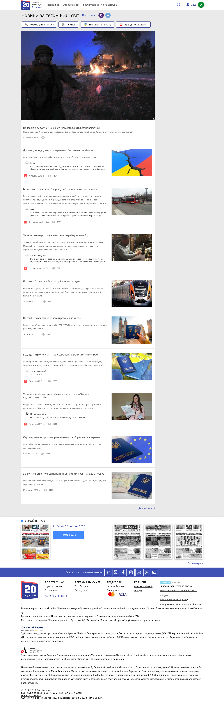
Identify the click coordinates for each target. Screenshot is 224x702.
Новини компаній (143, 586)
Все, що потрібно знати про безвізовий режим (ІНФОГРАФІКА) (60, 354)
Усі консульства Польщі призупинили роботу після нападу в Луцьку (63, 473)
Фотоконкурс (109, 4)
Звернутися (81, 590)
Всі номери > (195, 563)
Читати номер (68, 534)
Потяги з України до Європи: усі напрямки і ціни (51, 281)
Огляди (71, 24)
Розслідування (90, 4)
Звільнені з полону (100, 24)
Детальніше (51, 590)
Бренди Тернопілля (135, 24)
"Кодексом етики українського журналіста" (80, 608)
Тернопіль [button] (37, 7)
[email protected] (31, 695)
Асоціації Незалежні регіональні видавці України (67, 616)
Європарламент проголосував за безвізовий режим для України (61, 437)
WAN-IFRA (134, 616)
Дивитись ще (147, 508)
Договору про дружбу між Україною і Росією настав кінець (58, 150)
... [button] (120, 4)
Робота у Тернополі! (42, 24)
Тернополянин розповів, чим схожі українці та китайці (55, 235)
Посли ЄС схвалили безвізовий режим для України (53, 318)
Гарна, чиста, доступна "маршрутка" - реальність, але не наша (60, 189)
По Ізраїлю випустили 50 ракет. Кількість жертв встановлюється (61, 128)
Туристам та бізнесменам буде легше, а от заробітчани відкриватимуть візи (56, 396)
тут (22, 612)
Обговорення (71, 4)
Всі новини (53, 4)
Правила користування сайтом (176, 585)
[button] (88, 15)
